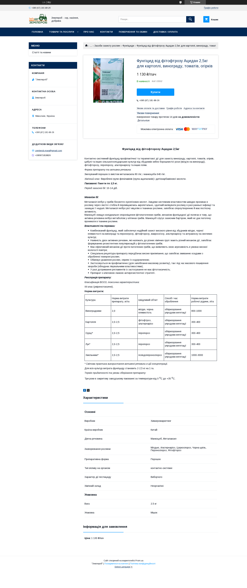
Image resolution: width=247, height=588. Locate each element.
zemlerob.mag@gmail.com (48, 150)
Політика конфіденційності (142, 563)
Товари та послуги (61, 32)
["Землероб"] (38, 23)
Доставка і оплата (165, 32)
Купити (155, 92)
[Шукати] (190, 19)
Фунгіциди (128, 45)
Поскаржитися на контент (116, 563)
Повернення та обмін (133, 32)
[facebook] (84, 390)
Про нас (89, 32)
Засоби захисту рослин (107, 45)
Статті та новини (41, 52)
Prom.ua (139, 560)
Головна (37, 32)
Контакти (106, 32)
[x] (88, 390)
